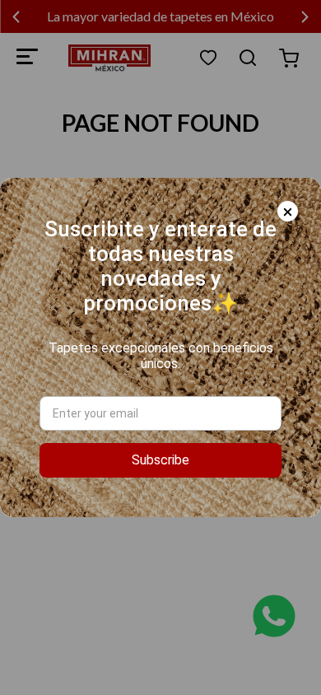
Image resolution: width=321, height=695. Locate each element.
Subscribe (160, 460)
